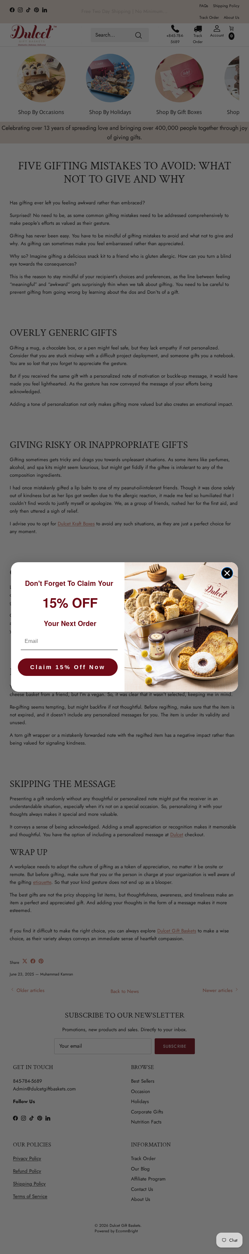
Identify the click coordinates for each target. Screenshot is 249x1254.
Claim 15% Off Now (67, 667)
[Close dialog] (227, 573)
